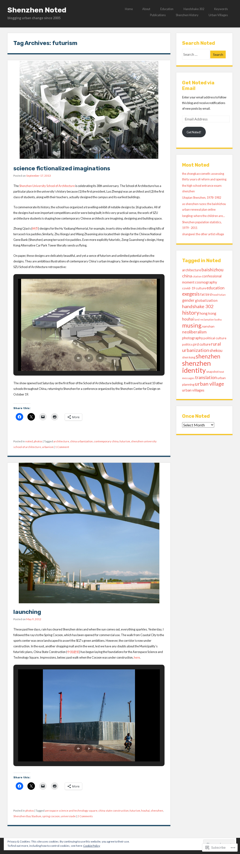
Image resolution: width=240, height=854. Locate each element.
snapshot (212, 371)
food (215, 294)
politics (187, 344)
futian (222, 294)
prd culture (201, 344)
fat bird (206, 294)
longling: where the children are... (203, 216)
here (137, 657)
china (187, 275)
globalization (206, 300)
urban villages (193, 390)
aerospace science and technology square (71, 810)
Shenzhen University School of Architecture (47, 186)
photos (38, 441)
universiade (68, 816)
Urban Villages (218, 15)
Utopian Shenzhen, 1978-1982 (201, 197)
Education (166, 9)
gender (188, 300)
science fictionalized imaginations (61, 168)
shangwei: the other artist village (203, 234)
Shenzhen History (187, 15)
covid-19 (188, 288)
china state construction (113, 810)
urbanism (47, 446)
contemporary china (106, 441)
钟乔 (35, 228)
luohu (218, 319)
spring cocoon (51, 816)
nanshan (208, 326)
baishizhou (212, 269)
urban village (209, 383)
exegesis (191, 294)
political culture (214, 338)
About (146, 9)
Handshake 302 (194, 9)
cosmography (206, 282)
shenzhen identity (196, 366)
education (215, 287)
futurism (125, 441)
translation (206, 377)
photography (192, 338)
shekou (216, 350)
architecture (61, 441)
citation (197, 276)
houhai (145, 810)
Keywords (221, 9)
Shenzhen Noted (37, 10)
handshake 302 (198, 306)
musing (192, 325)
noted (29, 441)
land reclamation (204, 319)
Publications (158, 15)
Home (129, 9)
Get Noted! (194, 132)
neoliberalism (194, 331)
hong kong (208, 313)
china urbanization (81, 441)
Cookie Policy (91, 845)
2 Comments (85, 816)
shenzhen (157, 810)
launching (27, 611)
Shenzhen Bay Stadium (27, 816)
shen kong (188, 357)
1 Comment (62, 446)
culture (201, 288)
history (190, 312)
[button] (78, 358)
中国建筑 (73, 652)
